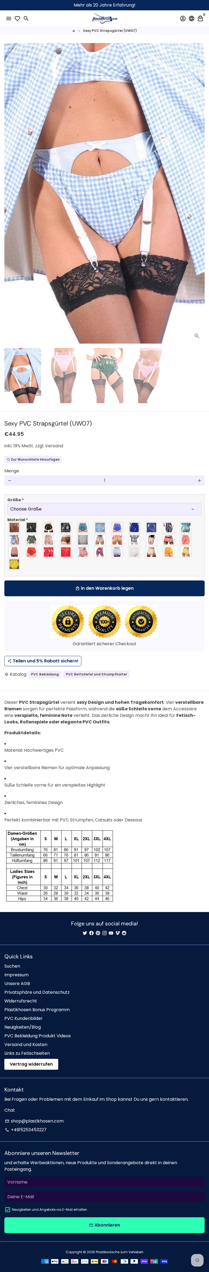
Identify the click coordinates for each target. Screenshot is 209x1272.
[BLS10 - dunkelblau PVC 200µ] (169, 527)
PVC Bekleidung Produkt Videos (37, 1036)
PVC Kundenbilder (23, 1018)
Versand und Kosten (25, 1044)
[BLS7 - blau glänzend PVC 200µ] (152, 527)
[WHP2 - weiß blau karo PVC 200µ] (117, 552)
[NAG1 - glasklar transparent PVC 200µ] (49, 540)
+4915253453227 (26, 1130)
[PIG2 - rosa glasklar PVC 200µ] (169, 540)
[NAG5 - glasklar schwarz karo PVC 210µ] (66, 540)
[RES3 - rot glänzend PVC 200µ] (49, 552)
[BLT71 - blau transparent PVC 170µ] (186, 527)
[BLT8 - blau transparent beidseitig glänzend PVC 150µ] (14, 540)
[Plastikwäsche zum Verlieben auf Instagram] (104, 933)
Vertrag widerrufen (31, 1064)
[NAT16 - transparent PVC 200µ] (152, 540)
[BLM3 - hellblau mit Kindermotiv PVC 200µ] (100, 527)
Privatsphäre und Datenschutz (37, 992)
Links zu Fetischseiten (27, 1053)
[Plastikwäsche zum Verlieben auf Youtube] (111, 933)
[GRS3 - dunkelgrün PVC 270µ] (31, 540)
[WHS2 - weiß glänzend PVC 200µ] (134, 552)
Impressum (16, 975)
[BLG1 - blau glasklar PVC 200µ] (83, 527)
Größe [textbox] (15, 500)
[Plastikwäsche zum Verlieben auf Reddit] (124, 933)
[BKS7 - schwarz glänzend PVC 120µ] (49, 527)
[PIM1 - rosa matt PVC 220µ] (186, 540)
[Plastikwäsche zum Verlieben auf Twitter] (85, 933)
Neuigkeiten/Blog (22, 1027)
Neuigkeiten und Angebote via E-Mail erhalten (49, 1209)
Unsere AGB (17, 983)
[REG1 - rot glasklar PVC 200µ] (31, 552)
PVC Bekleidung (45, 674)
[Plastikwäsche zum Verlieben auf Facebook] (91, 933)
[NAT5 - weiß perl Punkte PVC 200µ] (100, 540)
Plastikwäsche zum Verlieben (119, 1252)
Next (199, 193)
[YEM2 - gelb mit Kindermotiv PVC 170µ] (186, 552)
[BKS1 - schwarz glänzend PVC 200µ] (31, 527)
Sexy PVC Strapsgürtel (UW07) (110, 30)
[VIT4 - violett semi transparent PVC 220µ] (100, 552)
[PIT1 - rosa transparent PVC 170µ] (14, 552)
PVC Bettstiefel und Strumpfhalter (96, 674)
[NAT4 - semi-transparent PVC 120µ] (83, 540)
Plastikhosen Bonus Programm (37, 1010)
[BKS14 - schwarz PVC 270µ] (66, 527)
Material (17, 519)
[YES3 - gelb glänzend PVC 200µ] (14, 564)
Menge (11, 471)
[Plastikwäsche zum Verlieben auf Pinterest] (98, 933)
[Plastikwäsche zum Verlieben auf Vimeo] (117, 933)
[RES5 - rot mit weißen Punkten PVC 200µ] (66, 552)
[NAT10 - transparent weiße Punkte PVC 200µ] (117, 540)
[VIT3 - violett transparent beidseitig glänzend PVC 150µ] (83, 552)
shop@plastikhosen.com (34, 1121)
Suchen (12, 966)
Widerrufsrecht (20, 1001)
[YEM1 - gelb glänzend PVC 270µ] (169, 552)
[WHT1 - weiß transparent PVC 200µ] (152, 552)
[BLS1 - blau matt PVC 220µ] (117, 527)
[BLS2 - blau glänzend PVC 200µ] (134, 527)
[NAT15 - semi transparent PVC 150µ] (134, 540)
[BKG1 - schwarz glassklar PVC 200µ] (14, 527)
